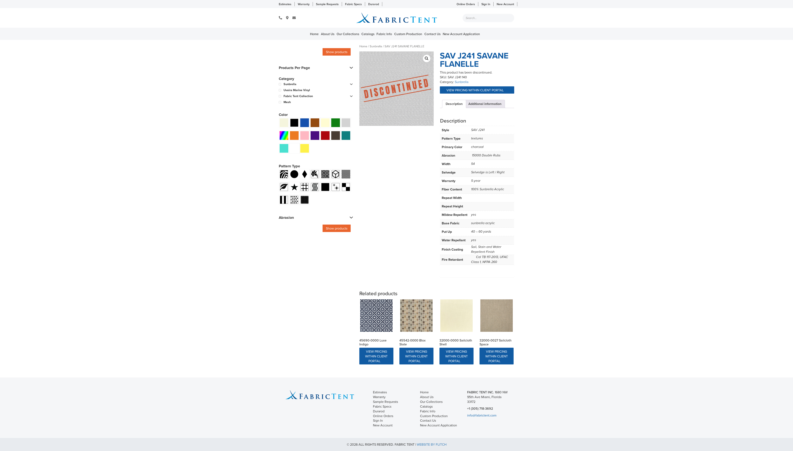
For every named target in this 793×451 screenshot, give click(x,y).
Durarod (373, 4)
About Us (327, 34)
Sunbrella (376, 46)
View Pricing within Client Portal (475, 90)
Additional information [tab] (484, 103)
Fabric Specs (353, 4)
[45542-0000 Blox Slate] (416, 316)
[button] (426, 58)
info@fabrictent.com (481, 415)
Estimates (285, 4)
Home (314, 34)
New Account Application (461, 34)
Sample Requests (327, 4)
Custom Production (408, 34)
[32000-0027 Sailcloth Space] (497, 316)
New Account (505, 4)
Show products (336, 52)
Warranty (304, 4)
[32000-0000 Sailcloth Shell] (456, 316)
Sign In (485, 4)
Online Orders (466, 4)
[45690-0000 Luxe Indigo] (376, 316)
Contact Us (432, 34)
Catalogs (367, 34)
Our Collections (348, 34)
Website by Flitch (431, 444)
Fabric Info (384, 34)
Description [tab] (454, 103)
